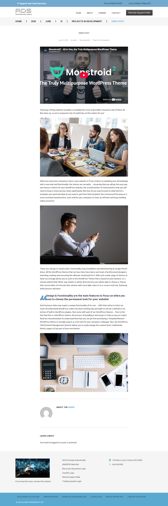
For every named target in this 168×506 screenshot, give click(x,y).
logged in (55, 442)
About (90, 13)
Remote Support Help (139, 12)
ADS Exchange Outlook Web (73, 460)
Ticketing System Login (71, 481)
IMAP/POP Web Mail (70, 464)
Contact (116, 13)
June (48, 21)
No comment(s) (85, 40)
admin (75, 40)
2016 (33, 21)
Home (78, 13)
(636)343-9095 (116, 3)
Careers (102, 13)
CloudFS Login (68, 473)
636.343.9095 (117, 464)
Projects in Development (87, 21)
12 (61, 21)
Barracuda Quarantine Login (74, 469)
